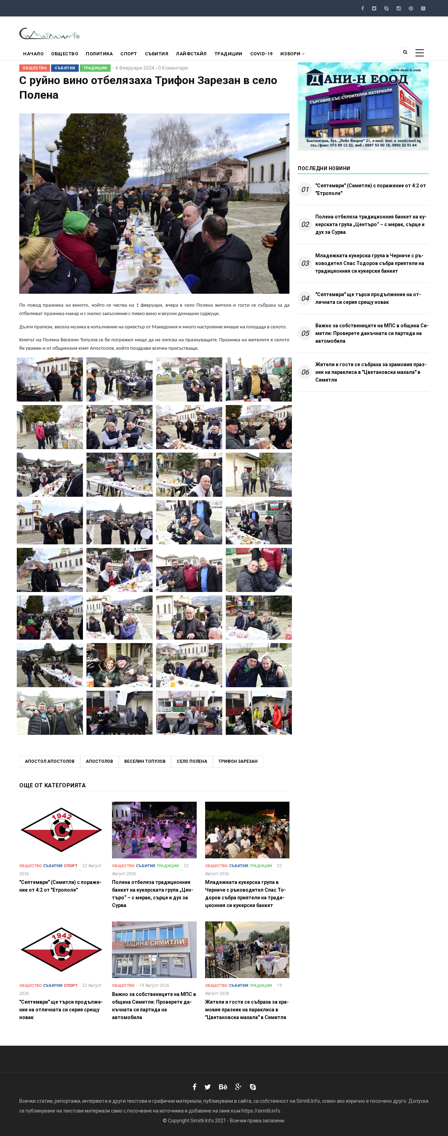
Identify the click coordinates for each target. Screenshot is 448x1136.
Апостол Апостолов (50, 761)
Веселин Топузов (145, 761)
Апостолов (99, 761)
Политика (99, 53)
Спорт (128, 53)
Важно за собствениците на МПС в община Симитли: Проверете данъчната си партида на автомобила (372, 333)
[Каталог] (49, 33)
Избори (291, 53)
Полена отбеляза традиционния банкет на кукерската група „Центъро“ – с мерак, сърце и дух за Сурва (371, 224)
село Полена (192, 761)
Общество (64, 53)
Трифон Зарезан (238, 761)
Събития (157, 53)
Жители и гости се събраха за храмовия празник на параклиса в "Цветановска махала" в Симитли (371, 372)
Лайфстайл (191, 53)
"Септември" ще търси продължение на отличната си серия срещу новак (368, 298)
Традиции (229, 53)
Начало (33, 53)
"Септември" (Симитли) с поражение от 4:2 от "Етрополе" (370, 189)
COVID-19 (261, 53)
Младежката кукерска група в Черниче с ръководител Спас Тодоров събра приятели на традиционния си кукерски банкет (369, 263)
